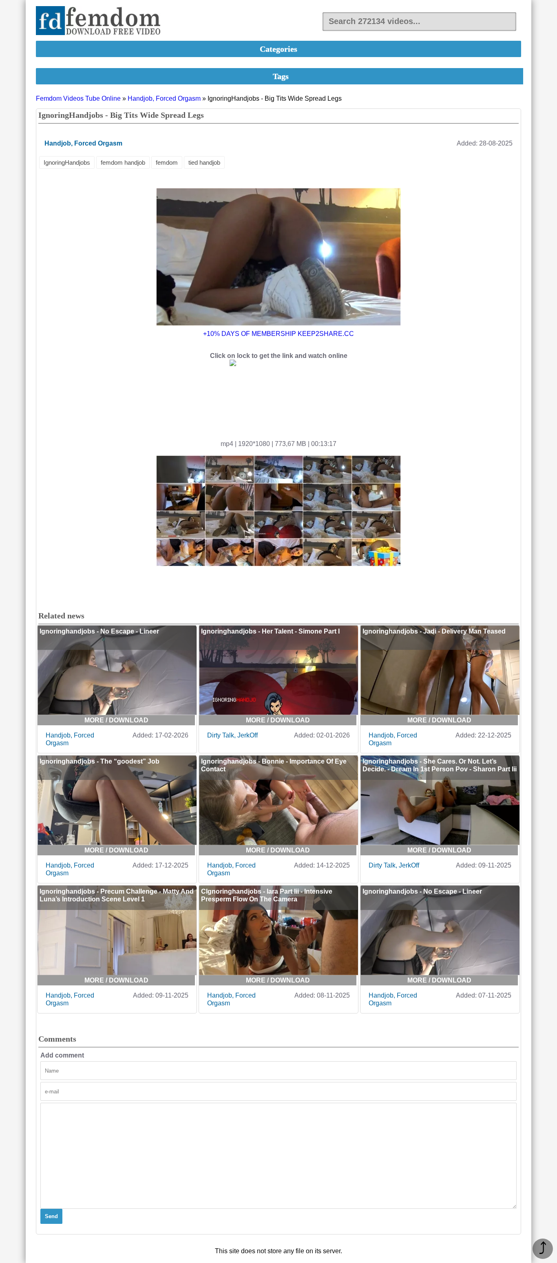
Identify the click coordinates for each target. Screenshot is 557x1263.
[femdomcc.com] (101, 21)
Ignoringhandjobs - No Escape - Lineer (99, 631)
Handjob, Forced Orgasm (164, 98)
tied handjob (204, 162)
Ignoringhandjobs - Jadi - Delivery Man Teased (434, 631)
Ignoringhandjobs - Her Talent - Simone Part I (270, 631)
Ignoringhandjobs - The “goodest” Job (99, 761)
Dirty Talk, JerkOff (232, 735)
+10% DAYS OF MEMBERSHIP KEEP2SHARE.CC (278, 333)
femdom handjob (123, 162)
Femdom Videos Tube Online (78, 98)
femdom (167, 162)
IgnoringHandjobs (67, 162)
